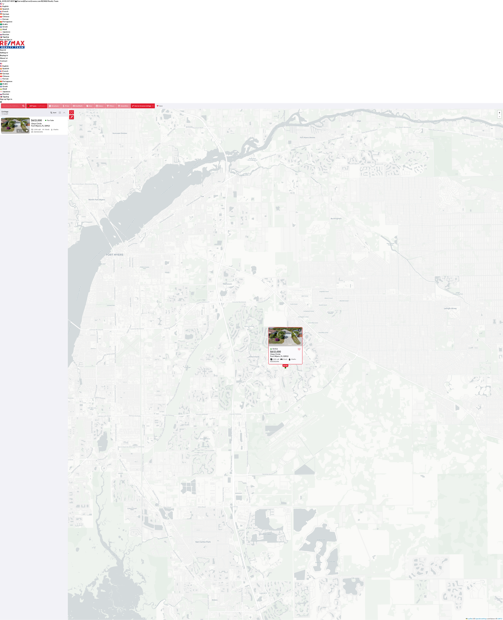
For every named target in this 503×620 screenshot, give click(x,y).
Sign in (9, 40)
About (3, 58)
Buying (3, 55)
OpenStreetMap (480, 619)
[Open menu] (1, 102)
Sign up (3, 40)
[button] (499, 112)
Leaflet (469, 619)
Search (3, 50)
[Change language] (2, 4)
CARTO (499, 619)
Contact (3, 61)
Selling (3, 52)
